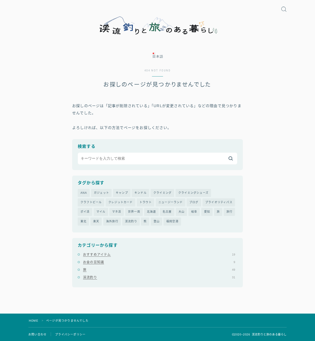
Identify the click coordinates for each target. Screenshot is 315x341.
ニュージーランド (170, 202)
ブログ (194, 202)
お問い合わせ (37, 334)
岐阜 (194, 211)
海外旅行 (112, 221)
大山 (181, 211)
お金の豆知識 (159, 262)
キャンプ (122, 192)
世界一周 (134, 211)
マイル (101, 211)
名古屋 (167, 211)
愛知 (207, 211)
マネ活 (116, 211)
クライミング (162, 192)
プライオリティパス (218, 202)
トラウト (146, 202)
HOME (33, 320)
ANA (83, 192)
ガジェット (101, 192)
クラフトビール (91, 202)
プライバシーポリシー (70, 334)
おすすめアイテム (159, 254)
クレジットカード (120, 202)
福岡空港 (172, 221)
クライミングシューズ (193, 192)
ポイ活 (85, 211)
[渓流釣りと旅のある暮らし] (157, 25)
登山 (157, 221)
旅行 (229, 211)
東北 (83, 221)
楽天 (96, 221)
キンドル (140, 192)
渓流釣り (131, 221)
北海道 (151, 211)
